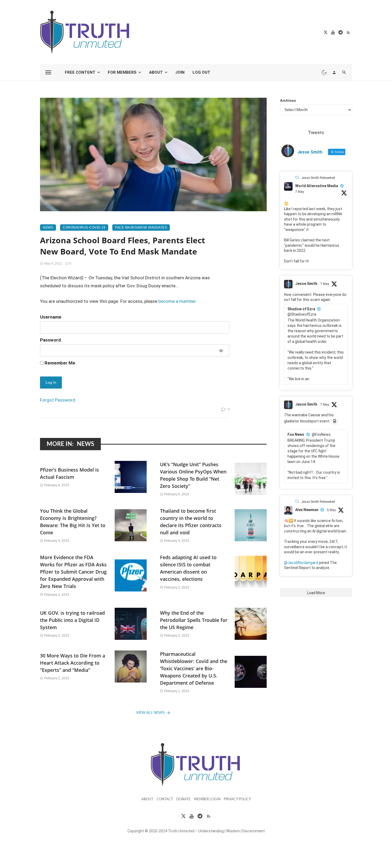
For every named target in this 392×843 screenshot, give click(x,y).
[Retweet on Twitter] (297, 177)
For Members (122, 72)
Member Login (207, 799)
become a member (177, 301)
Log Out (201, 72)
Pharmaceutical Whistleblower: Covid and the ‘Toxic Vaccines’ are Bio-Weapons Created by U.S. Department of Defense (193, 668)
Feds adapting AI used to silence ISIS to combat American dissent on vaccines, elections (188, 568)
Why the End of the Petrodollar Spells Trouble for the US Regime (193, 620)
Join (180, 72)
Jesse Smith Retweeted (318, 178)
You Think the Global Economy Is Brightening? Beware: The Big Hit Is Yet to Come (72, 522)
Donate (183, 799)
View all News (150, 712)
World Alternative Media (316, 186)
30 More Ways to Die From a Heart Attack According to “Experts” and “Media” (72, 662)
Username (50, 317)
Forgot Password (57, 400)
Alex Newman (306, 510)
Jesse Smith (306, 283)
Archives (288, 100)
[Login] (334, 72)
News (48, 227)
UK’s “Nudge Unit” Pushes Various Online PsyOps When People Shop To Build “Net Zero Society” (193, 475)
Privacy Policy (237, 799)
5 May (331, 510)
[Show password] (220, 350)
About (156, 72)
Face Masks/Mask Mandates (141, 227)
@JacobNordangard (301, 562)
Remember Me (59, 363)
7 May (299, 192)
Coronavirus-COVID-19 (84, 227)
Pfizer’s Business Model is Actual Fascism (69, 473)
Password (50, 340)
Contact (165, 799)
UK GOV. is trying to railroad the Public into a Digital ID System (72, 620)
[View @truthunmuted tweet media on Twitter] (334, 421)
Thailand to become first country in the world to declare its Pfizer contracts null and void (190, 522)
